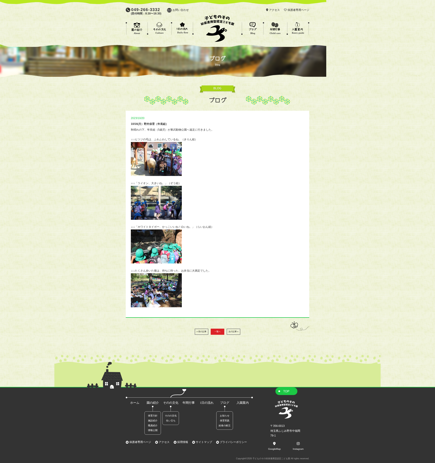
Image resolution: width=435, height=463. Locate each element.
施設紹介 (153, 420)
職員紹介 (153, 425)
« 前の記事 (201, 331)
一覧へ (217, 331)
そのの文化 (170, 402)
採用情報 (182, 442)
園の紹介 (153, 402)
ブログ (224, 402)
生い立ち (171, 420)
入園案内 (243, 402)
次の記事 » (233, 331)
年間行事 (188, 402)
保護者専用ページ (298, 9)
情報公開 (153, 430)
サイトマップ (203, 442)
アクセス (274, 9)
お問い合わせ (180, 9)
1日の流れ (207, 402)
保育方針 (153, 415)
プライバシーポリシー (233, 442)
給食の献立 (225, 425)
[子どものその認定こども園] (217, 39)
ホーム (134, 402)
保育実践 (224, 420)
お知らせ (224, 415)
